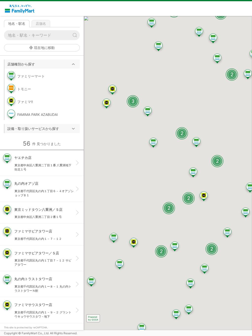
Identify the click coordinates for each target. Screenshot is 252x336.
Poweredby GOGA (93, 318)
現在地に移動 (44, 48)
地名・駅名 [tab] (16, 23)
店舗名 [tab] (41, 23)
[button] (42, 64)
